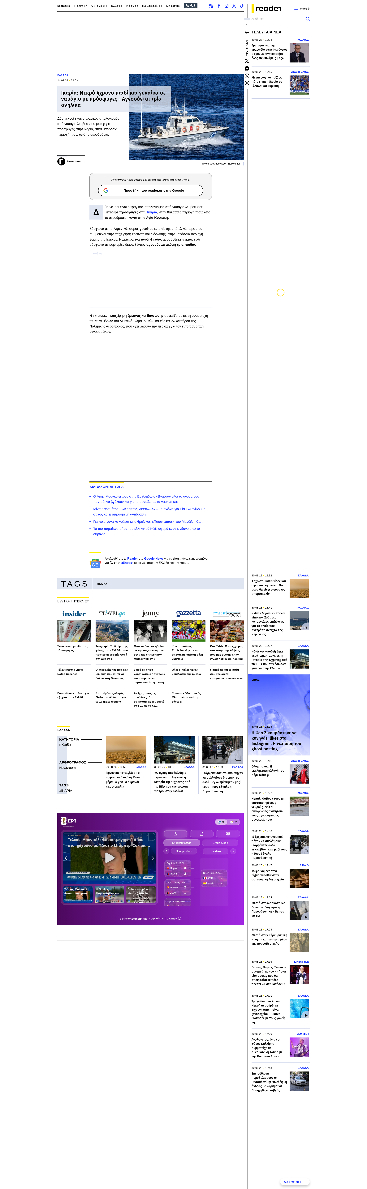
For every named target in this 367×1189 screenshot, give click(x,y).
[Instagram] (226, 6)
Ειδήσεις (64, 5)
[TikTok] (242, 6)
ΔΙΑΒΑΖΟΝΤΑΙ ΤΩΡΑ (106, 487)
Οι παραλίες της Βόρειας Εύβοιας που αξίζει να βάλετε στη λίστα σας (112, 674)
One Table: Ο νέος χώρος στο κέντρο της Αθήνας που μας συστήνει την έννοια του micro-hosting (226, 652)
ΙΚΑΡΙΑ (102, 583)
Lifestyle (173, 5)
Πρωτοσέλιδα (152, 5)
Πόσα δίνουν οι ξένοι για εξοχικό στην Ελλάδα (73, 695)
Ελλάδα (117, 5)
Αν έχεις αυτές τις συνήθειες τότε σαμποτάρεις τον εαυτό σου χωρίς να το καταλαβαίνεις (149, 700)
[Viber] (247, 83)
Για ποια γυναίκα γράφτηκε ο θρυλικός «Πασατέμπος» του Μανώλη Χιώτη (149, 522)
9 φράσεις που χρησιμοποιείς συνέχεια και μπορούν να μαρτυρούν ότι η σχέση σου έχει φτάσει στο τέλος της (150, 676)
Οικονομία (99, 5)
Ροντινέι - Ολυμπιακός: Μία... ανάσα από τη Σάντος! (187, 697)
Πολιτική (81, 5)
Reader (132, 558)
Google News (153, 558)
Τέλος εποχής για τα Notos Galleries (70, 671)
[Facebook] (219, 6)
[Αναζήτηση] (308, 19)
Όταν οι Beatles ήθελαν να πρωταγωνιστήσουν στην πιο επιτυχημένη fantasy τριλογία (149, 652)
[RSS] (211, 6)
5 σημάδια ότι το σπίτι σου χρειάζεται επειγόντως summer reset (227, 674)
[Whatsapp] (247, 76)
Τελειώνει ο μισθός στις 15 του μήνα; (72, 648)
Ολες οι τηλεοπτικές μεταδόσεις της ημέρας (186, 671)
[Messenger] (247, 68)
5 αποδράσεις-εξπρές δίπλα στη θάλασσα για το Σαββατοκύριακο (111, 697)
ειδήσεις (127, 562)
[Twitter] (234, 6)
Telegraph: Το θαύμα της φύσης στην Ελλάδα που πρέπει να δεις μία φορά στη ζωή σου (112, 652)
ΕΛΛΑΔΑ (62, 75)
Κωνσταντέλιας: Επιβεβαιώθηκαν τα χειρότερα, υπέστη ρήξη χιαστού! (187, 652)
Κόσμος (132, 5)
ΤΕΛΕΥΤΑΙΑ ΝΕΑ (266, 32)
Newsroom (67, 768)
